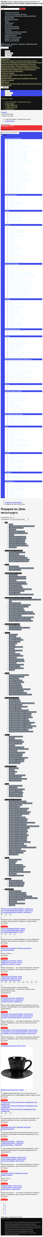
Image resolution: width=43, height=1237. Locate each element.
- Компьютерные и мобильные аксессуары (23, 898)
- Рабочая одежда (14, 654)
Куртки (11, 242)
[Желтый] (28, 984)
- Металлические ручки (17, 789)
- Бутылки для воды (15, 740)
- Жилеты (12, 645)
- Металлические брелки (17, 775)
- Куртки (12, 649)
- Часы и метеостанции (16, 591)
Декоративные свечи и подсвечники (21, 444)
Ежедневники (13, 425)
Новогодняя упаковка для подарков (21, 372)
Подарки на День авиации (18, 154)
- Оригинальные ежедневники (19, 559)
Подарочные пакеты (16, 476)
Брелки (11, 205)
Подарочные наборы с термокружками (22, 276)
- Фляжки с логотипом (16, 761)
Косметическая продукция (18, 440)
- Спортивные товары (16, 691)
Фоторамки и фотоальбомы (18, 428)
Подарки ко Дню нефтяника (18, 157)
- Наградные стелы (15, 629)
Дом (6, 426)
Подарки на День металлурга (19, 180)
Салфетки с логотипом (16, 448)
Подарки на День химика (17, 184)
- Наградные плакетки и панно (19, 628)
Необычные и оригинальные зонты (21, 386)
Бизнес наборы (14, 267)
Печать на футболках (12, 40)
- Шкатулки (13, 547)
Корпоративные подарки (13, 391)
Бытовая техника (14, 495)
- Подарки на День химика (18, 839)
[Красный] (20, 984)
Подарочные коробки (16, 479)
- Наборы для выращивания (18, 707)
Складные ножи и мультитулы (19, 343)
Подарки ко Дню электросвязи (19, 147)
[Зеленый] (11, 936)
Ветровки (12, 241)
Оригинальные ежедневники (19, 417)
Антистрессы (13, 207)
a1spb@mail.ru (9, 104)
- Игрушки (12, 530)
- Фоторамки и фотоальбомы (18, 546)
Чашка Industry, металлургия (10, 1189)
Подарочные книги (15, 405)
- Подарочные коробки (16, 884)
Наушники (12, 492)
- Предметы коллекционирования (20, 589)
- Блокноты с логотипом (17, 552)
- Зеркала (12, 773)
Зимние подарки (14, 370)
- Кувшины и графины (16, 747)
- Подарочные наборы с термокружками (22, 726)
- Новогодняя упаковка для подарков (21, 617)
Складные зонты (14, 387)
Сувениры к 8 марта (16, 143)
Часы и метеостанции (16, 393)
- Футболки (13, 663)
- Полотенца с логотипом (17, 537)
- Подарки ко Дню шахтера (18, 810)
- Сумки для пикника (16, 870)
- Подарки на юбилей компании (20, 842)
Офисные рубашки (15, 232)
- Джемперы (13, 643)
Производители (6, 78)
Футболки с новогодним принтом (20, 382)
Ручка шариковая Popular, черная (12, 932)
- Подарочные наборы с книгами (20, 716)
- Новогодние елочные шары (18, 607)
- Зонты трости (14, 566)
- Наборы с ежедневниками (18, 558)
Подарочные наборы (12, 264)
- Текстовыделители (15, 795)
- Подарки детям (14, 807)
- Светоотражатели (15, 781)
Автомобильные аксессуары (18, 340)
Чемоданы (12, 471)
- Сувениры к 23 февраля (17, 851)
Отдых (7, 336)
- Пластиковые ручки (16, 793)
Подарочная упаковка (16, 474)
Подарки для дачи (15, 356)
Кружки (11, 304)
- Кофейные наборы (15, 744)
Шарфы (11, 237)
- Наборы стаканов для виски (19, 710)
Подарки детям (14, 149)
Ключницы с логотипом (17, 410)
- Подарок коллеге (15, 849)
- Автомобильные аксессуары (19, 675)
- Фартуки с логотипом (17, 661)
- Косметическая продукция (18, 533)
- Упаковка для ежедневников (19, 561)
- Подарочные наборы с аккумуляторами (22, 712)
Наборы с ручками (15, 216)
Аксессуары (13, 244)
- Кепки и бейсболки (16, 647)
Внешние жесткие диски (17, 494)
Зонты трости (13, 389)
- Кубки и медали (15, 626)
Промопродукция (15, 196)
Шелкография (9, 17)
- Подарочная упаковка (16, 882)
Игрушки (12, 432)
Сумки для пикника (15, 469)
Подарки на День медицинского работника (23, 150)
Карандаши (13, 212)
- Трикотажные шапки (16, 659)
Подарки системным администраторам (22, 193)
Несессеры (12, 455)
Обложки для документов (17, 398)
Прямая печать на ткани (13, 37)
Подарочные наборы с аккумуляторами (22, 274)
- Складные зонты (15, 570)
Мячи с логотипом (15, 357)
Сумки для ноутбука (16, 465)
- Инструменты (14, 679)
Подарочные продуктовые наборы (20, 272)
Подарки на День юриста (17, 163)
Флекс (7, 21)
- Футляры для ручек (16, 796)
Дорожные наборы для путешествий (21, 281)
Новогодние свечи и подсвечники (20, 380)
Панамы (11, 257)
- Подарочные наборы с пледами (20, 724)
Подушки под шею (15, 354)
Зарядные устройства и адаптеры (20, 486)
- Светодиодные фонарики (18, 779)
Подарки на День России (17, 177)
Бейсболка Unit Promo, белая (10, 980)
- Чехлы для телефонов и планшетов (21, 594)
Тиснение (8, 30)
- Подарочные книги (16, 587)
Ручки (7, 211)
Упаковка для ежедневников (18, 416)
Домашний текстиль (16, 433)
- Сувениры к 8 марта (16, 853)
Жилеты (11, 234)
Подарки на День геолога (17, 145)
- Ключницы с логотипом (17, 579)
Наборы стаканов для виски (18, 269)
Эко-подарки (13, 165)
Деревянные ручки (15, 214)
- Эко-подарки (13, 854)
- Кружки (12, 745)
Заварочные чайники (16, 322)
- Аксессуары (13, 635)
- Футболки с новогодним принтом (21, 621)
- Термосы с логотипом (17, 760)
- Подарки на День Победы (18, 830)
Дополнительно (6, 76)
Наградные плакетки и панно (19, 331)
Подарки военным (15, 189)
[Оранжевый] (7, 984)
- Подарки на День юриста (18, 840)
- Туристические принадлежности (20, 694)
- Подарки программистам (18, 846)
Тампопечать (9, 23)
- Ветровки (12, 636)
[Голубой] (2, 984)
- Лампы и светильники (17, 900)
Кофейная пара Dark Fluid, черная (12, 1090)
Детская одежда (14, 246)
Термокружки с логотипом (18, 308)
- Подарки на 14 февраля (17, 817)
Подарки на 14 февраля (17, 140)
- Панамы (12, 652)
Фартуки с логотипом (16, 258)
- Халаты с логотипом (16, 668)
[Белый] (7, 936)
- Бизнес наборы (14, 700)
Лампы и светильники (16, 497)
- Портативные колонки (17, 903)
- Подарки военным (15, 805)
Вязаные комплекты (15, 255)
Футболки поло (14, 228)
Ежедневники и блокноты (14, 414)
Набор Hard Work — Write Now (11, 1145)
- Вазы (11, 524)
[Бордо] (11, 916)
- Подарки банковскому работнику (20, 803)
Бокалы (11, 320)
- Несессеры (13, 861)
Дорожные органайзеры (17, 400)
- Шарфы (12, 670)
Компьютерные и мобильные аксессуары (23, 485)
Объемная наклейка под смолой (16, 32)
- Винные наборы (15, 701)
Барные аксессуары (15, 324)
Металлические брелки (17, 203)
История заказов (15, 84)
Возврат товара (18, 75)
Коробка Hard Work (7, 1129)
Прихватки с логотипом (17, 449)
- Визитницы (13, 575)
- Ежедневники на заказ (17, 556)
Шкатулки (12, 435)
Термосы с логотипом (16, 317)
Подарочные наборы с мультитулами (21, 288)
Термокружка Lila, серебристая (11, 1001)
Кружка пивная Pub (7, 950)
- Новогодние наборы (16, 608)
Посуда (7, 299)
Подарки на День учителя (17, 172)
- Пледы (11, 535)
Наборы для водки (15, 271)
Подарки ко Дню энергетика (18, 173)
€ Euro (7, 51)
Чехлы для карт (14, 407)
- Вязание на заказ (15, 638)
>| (5, 1213)
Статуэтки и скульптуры (17, 446)
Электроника (9, 481)
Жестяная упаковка (15, 478)
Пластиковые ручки (15, 219)
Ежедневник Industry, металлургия (12, 1161)
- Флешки (12, 905)
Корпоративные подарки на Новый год (18, 359)
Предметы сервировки (16, 318)
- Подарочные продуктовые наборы (21, 731)
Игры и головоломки (16, 341)
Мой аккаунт (5, 82)
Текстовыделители (15, 223)
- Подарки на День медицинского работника (24, 826)
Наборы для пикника (16, 345)
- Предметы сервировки (17, 752)
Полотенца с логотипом (17, 439)
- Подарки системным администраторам (22, 847)
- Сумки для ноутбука (16, 868)
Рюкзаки (12, 463)
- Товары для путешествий (18, 693)
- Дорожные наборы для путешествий (22, 703)
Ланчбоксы (12, 315)
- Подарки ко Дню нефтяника (19, 808)
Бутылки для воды (15, 313)
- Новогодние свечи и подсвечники (21, 612)
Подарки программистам (17, 191)
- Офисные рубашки (16, 650)
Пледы (11, 437)
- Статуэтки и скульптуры (17, 544)
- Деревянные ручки (16, 786)
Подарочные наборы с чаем (18, 294)
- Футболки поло (14, 666)
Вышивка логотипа (11, 19)
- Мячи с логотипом (15, 680)
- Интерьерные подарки (17, 531)
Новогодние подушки (16, 375)
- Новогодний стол (15, 615)
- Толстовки (13, 658)
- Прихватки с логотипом (17, 538)
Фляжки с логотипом (16, 303)
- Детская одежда (14, 642)
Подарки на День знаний (17, 188)
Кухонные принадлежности (18, 301)
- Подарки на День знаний (18, 824)
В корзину (4, 926)
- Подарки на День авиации (18, 819)
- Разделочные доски (16, 754)
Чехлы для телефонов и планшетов (21, 409)
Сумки (7, 453)
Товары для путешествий (17, 347)
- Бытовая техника (15, 891)
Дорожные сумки (15, 458)
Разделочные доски (15, 326)
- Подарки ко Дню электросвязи (20, 812)
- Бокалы (12, 738)
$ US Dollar (9, 53)
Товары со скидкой (7, 80)
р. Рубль (8, 55)
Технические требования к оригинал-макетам (20, 16)
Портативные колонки (16, 490)
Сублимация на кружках (13, 33)
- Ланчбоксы (13, 751)
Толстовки (12, 239)
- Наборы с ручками (15, 791)
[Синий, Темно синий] (24, 984)
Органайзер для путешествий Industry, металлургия (18, 1033)
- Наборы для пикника (16, 682)
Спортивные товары (16, 349)
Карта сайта (28, 75)
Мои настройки (6, 85)
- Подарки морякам (15, 816)
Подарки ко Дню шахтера (17, 156)
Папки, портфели (15, 396)
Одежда (7, 225)
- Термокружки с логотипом (18, 758)
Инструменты (13, 338)
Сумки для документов (17, 462)
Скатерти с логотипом (16, 451)
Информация (5, 59)
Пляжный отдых (14, 350)
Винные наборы (14, 265)
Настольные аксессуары (17, 394)
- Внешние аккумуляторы (17, 893)
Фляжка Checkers (6, 1175)
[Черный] (2, 916)
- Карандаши (13, 787)
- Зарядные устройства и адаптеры (20, 896)
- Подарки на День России (18, 833)
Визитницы (13, 402)
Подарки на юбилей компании (19, 175)
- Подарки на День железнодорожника (22, 823)
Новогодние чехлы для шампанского (21, 377)
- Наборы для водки (15, 705)
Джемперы (12, 251)
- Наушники (13, 902)
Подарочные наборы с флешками (20, 283)
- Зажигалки (13, 772)
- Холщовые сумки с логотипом (19, 872)
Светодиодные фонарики (17, 209)
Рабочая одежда (14, 260)
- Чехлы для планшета (16, 875)
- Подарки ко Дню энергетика (19, 814)
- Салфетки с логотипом (17, 540)
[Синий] (7, 916)
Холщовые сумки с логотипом (19, 456)
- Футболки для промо (16, 665)
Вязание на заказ (14, 253)
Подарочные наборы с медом (19, 290)
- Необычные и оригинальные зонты (21, 568)
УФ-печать (8, 25)
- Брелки (12, 770)
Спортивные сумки (15, 460)
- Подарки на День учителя (18, 837)
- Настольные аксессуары (17, 582)
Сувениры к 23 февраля (17, 142)
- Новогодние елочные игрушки (20, 605)
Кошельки (12, 403)
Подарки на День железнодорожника (21, 179)
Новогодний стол (15, 363)
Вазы (10, 442)
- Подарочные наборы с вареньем (20, 714)
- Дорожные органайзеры (17, 577)
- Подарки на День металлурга (19, 828)
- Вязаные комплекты (16, 640)
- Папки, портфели (15, 586)
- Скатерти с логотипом (17, 542)
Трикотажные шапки (16, 249)
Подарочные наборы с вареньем (20, 292)
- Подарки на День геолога (18, 821)
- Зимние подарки (15, 603)
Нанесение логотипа (12, 12)
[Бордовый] (15, 936)
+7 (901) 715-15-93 (11, 107)
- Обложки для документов (18, 584)
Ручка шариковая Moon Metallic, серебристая (16, 912)
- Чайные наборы (14, 763)
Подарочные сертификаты (21, 78)
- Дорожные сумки (15, 860)
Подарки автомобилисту (17, 170)
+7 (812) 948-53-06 (11, 105)
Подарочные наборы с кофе (18, 295)
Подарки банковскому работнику (20, 161)
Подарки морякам (15, 186)
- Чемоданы (13, 874)
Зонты (7, 384)
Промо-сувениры (11, 195)
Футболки (12, 226)
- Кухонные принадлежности (19, 749)
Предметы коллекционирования (20, 412)
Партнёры (33, 78)
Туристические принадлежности (20, 352)
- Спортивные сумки (16, 865)
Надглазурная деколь (12, 26)
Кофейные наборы (15, 311)
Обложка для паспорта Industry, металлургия (16, 1017)
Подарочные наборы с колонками (20, 285)
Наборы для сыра (15, 278)
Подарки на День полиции (18, 159)
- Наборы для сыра (15, 708)
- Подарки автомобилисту (17, 801)
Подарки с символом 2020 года (19, 361)
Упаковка (8, 472)
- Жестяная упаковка (16, 881)
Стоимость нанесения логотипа (15, 14)
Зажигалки (12, 198)
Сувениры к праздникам (13, 138)
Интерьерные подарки (16, 430)
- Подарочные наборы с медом (19, 721)
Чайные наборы (14, 310)
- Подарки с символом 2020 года (20, 619)
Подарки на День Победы (17, 182)
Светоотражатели (15, 202)
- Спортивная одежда (16, 656)
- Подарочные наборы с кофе (18, 719)
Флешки (11, 483)
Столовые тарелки (15, 327)
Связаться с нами (6, 75)
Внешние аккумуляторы (17, 488)
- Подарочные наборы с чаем (18, 730)
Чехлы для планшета (16, 467)
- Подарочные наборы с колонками (21, 717)
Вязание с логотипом (12, 39)
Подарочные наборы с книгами (19, 287)
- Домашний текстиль (16, 528)
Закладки (25, 84)
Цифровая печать (11, 35)
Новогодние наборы (16, 379)
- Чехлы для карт (14, 593)
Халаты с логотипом (16, 262)
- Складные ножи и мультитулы (19, 689)
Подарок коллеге (14, 168)
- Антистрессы (14, 768)
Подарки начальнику (16, 166)
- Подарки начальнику (16, 844)
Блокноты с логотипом (16, 421)
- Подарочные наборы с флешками (20, 728)
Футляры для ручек (15, 221)
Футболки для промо (16, 230)
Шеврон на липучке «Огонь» (11, 964)
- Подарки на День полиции (18, 831)
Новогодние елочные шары (18, 373)
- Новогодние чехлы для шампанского (22, 614)
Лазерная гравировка (12, 28)
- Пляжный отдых (15, 684)
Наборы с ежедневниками (18, 423)
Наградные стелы (15, 333)
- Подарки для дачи (15, 686)
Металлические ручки (16, 218)
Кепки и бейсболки (15, 235)
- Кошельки (13, 580)
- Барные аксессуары (16, 737)
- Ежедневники (14, 554)
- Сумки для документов (17, 867)
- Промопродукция (15, 777)
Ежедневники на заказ (16, 419)
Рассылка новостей (34, 84)
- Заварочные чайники (16, 742)
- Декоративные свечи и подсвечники (22, 526)
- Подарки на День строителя (19, 835)
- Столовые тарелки (15, 756)
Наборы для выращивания (18, 280)
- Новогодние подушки (17, 610)
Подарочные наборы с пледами (19, 297)
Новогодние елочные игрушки (19, 364)
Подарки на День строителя (18, 152)
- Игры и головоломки (16, 677)
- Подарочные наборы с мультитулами (22, 723)
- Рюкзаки (12, 863)
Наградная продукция (12, 329)
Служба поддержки (7, 73)
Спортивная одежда (15, 248)
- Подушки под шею (16, 687)
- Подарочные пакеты (16, 886)
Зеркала (11, 200)
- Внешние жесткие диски (18, 895)
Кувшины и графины (16, 306)
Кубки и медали (14, 334)
